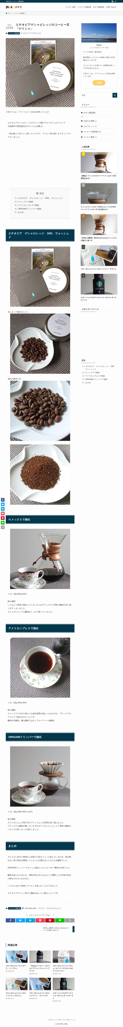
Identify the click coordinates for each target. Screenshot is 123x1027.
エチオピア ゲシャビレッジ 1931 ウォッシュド (40, 198)
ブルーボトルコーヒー (53, 908)
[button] (10, 920)
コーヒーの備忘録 (14, 33)
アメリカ (41, 908)
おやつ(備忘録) (89, 113)
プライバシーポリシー (65, 1020)
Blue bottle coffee (30, 908)
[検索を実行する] (114, 95)
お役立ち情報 (90, 121)
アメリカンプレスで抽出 (28, 205)
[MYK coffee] (15, 7)
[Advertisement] (40, 163)
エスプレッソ (90, 126)
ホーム (52, 1020)
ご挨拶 (99, 83)
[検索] (115, 1)
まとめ (21, 212)
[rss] (112, 1)
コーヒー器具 (90, 137)
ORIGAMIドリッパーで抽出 (30, 209)
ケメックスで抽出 (25, 202)
